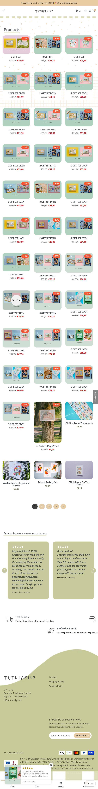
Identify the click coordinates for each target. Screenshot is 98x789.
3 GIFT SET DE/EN (48, 276)
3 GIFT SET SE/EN (16, 424)
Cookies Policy (56, 686)
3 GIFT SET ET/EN (79, 276)
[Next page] (63, 506)
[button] (51, 765)
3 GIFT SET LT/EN (48, 313)
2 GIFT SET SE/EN (79, 238)
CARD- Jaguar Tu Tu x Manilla (79, 483)
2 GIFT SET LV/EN (79, 166)
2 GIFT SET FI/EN (48, 129)
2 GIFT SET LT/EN (16, 166)
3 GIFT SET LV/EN (79, 312)
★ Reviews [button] (95, 397)
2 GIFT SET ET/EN (79, 93)
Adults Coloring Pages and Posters (16, 484)
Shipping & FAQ (56, 681)
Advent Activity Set (48, 482)
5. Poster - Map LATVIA (47, 446)
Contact (52, 677)
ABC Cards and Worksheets (79, 423)
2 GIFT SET (16, 57)
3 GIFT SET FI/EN (16, 313)
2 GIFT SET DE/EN (16, 93)
